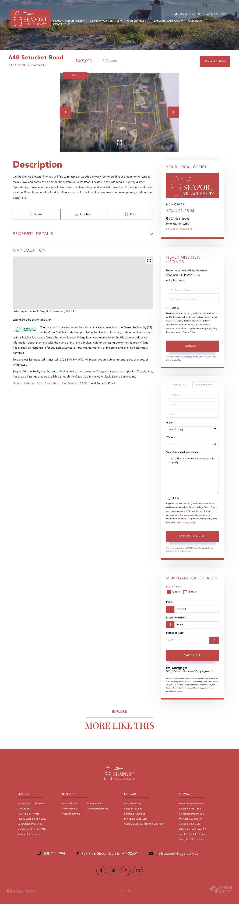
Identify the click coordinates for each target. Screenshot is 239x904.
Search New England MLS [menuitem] (31, 829)
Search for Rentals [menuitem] (104, 21)
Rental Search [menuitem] (69, 804)
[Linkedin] (113, 870)
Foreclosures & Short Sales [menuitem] (31, 819)
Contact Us (172, 229)
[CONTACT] (215, 61)
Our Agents (186, 229)
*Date (169, 423)
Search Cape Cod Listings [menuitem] (31, 804)
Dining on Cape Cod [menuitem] (135, 819)
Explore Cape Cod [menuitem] (167, 21)
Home (16, 383)
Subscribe (192, 346)
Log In (182, 14)
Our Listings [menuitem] (24, 809)
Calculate (192, 655)
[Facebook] (101, 870)
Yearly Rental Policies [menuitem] (190, 839)
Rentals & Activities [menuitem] (134, 814)
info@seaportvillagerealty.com (178, 853)
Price (169, 602)
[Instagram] (138, 870)
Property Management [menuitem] (191, 804)
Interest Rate (175, 633)
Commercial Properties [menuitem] (29, 824)
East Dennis (69, 383)
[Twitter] (126, 870)
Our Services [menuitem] (136, 21)
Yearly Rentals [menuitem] (69, 809)
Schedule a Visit (205, 385)
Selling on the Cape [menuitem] (190, 824)
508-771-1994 (218, 14)
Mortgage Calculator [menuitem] (190, 819)
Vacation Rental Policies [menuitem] (192, 834)
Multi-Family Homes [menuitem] (28, 814)
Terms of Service (181, 551)
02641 (83, 383)
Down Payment (176, 618)
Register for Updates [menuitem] (28, 834)
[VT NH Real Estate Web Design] (221, 891)
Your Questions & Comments (182, 452)
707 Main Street (109, 853)
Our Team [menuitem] (195, 21)
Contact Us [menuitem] (61, 24)
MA (39, 383)
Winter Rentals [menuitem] (95, 804)
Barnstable (51, 383)
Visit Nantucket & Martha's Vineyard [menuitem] (143, 824)
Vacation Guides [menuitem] (133, 809)
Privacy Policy (188, 332)
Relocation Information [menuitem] (191, 814)
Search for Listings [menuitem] (68, 21)
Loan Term (174, 587)
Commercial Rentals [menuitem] (97, 809)
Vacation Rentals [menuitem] (71, 814)
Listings (28, 383)
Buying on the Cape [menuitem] (190, 809)
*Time (169, 437)
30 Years (176, 592)
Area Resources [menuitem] (132, 804)
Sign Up (196, 14)
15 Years (192, 592)
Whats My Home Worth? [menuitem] (192, 829)
